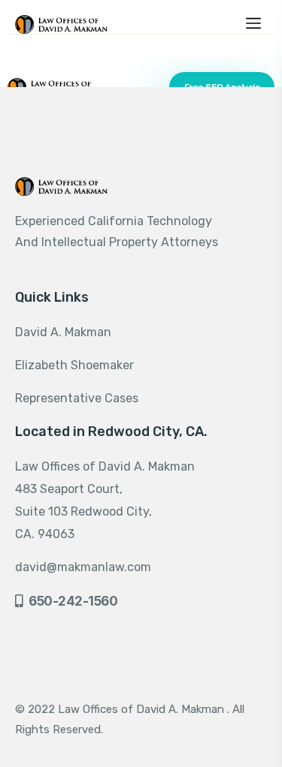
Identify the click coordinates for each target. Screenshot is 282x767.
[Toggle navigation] (253, 22)
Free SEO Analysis (221, 87)
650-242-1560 (73, 601)
